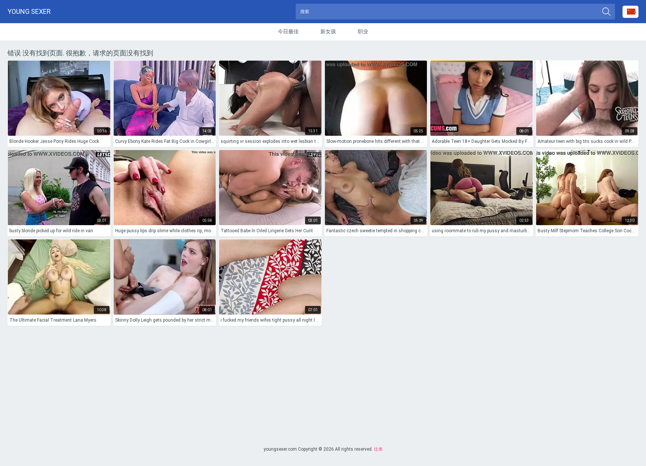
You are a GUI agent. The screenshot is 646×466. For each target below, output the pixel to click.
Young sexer (29, 11)
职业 (363, 31)
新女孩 (328, 31)
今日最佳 (288, 31)
